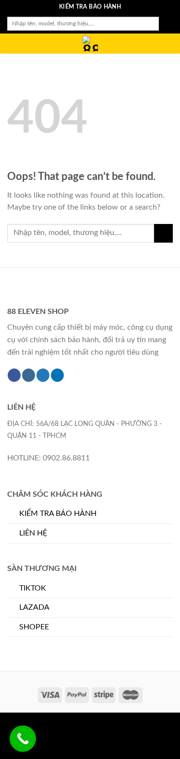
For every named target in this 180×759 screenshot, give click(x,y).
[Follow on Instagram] (28, 375)
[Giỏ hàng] (168, 44)
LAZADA (34, 607)
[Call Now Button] (23, 739)
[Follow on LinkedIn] (57, 375)
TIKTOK (32, 588)
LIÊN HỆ (33, 533)
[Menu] (13, 45)
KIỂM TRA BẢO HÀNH (57, 513)
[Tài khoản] (151, 44)
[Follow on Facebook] (14, 375)
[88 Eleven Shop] (90, 43)
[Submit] (166, 24)
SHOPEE (34, 627)
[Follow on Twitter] (42, 375)
